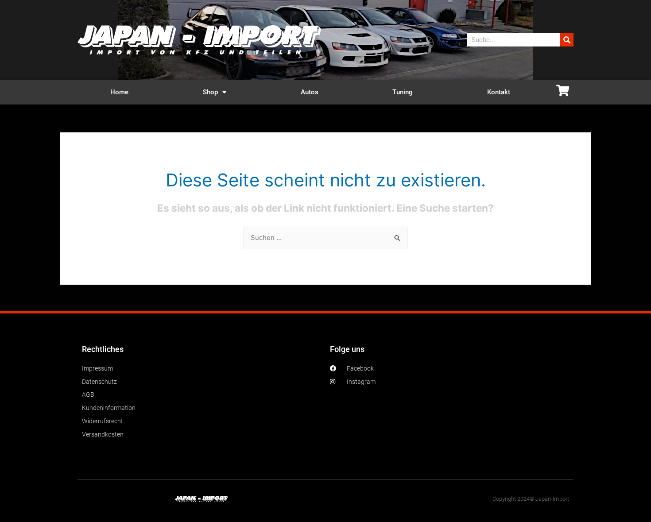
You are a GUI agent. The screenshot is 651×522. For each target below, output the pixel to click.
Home (119, 92)
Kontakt (498, 92)
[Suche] (567, 39)
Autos (309, 92)
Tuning (402, 92)
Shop (210, 92)
